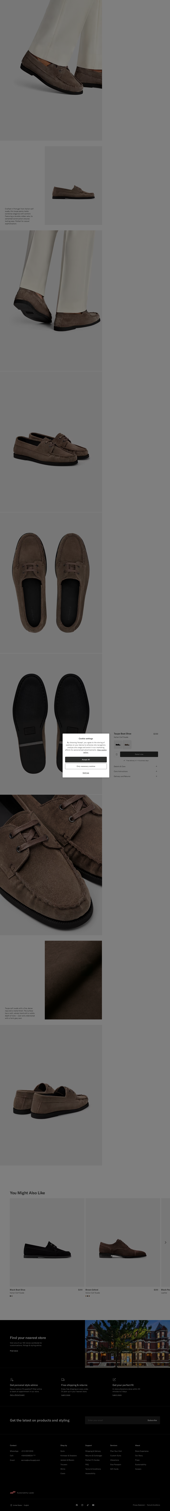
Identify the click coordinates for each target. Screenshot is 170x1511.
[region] (86, 755)
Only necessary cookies (86, 766)
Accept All (86, 759)
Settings (86, 773)
